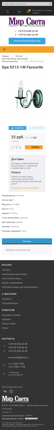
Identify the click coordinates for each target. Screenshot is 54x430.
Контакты (7, 299)
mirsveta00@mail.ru (18, 357)
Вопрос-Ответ (9, 323)
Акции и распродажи (12, 283)
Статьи (5, 328)
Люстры (6, 270)
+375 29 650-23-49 (28, 31)
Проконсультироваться (27, 41)
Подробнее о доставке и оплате (25, 188)
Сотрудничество (10, 303)
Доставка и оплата (11, 315)
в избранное (38, 128)
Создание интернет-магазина (13, 415)
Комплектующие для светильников (20, 287)
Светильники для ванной (14, 274)
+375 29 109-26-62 (17, 347)
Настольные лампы (11, 278)
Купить (36, 147)
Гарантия (6, 319)
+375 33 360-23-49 (28, 35)
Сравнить (19, 128)
